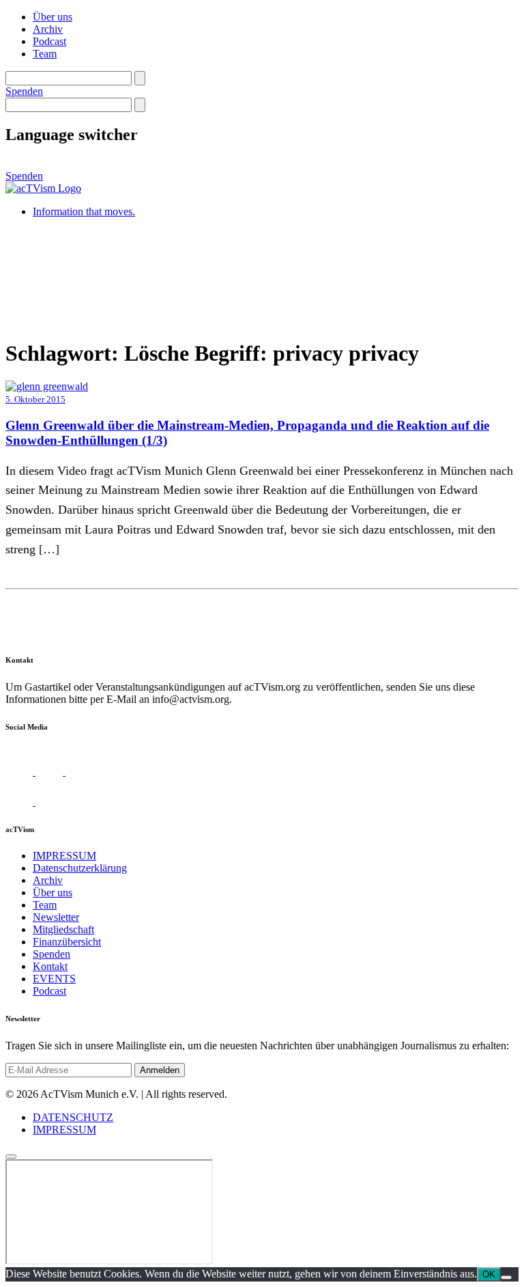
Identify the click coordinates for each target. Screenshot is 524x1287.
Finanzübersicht (67, 941)
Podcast (49, 41)
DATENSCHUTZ (73, 1117)
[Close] (10, 1156)
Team (45, 53)
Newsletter (56, 917)
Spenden (24, 91)
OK (488, 1274)
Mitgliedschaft (63, 929)
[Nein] (506, 1277)
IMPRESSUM (64, 855)
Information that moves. (84, 211)
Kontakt (50, 966)
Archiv (48, 29)
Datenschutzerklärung (80, 868)
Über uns (52, 17)
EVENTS (54, 978)
